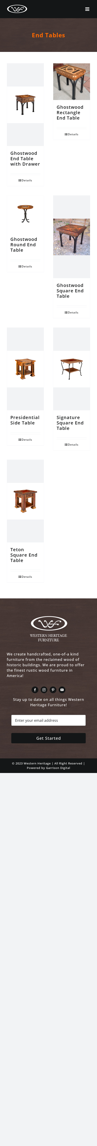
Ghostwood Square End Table (70, 290)
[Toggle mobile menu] (87, 9)
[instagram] (44, 689)
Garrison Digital (58, 768)
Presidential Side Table (25, 420)
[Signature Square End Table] (71, 369)
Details (27, 180)
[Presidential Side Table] (25, 369)
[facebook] (35, 689)
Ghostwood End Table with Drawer (25, 158)
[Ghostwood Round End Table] (25, 213)
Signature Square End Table (70, 422)
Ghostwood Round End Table (23, 244)
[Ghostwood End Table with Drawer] (25, 104)
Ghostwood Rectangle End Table (70, 112)
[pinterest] (53, 689)
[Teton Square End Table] (25, 501)
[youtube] (62, 689)
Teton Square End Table (23, 554)
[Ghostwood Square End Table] (71, 236)
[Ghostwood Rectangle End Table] (71, 81)
